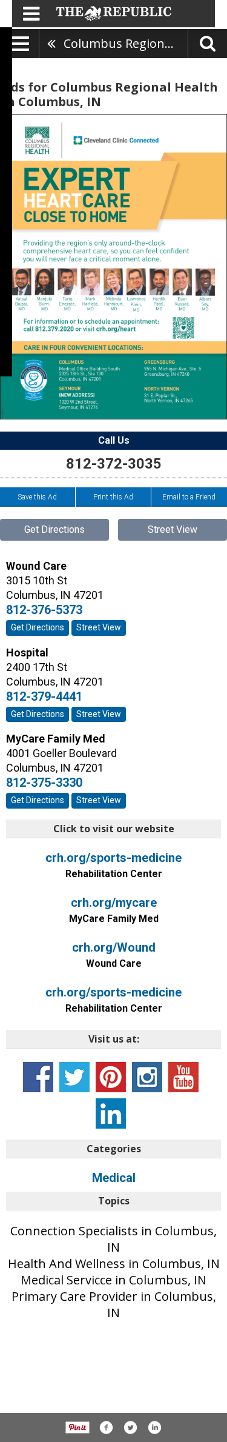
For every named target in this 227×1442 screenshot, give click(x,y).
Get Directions (54, 529)
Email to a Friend (188, 497)
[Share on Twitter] (130, 1427)
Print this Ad (113, 497)
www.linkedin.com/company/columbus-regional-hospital (111, 1113)
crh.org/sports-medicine (113, 865)
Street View (172, 529)
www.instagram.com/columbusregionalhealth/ (147, 1077)
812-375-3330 (44, 782)
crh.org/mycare (114, 909)
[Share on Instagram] (154, 1427)
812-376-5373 (44, 610)
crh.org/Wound (114, 954)
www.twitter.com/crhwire (74, 1077)
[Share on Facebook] (106, 1427)
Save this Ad (37, 497)
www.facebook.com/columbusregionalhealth (38, 1077)
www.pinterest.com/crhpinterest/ (111, 1077)
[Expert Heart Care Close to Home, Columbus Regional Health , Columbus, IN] (113, 266)
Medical (114, 1177)
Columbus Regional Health (126, 43)
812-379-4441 (44, 696)
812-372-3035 (114, 463)
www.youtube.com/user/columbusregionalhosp (183, 1077)
